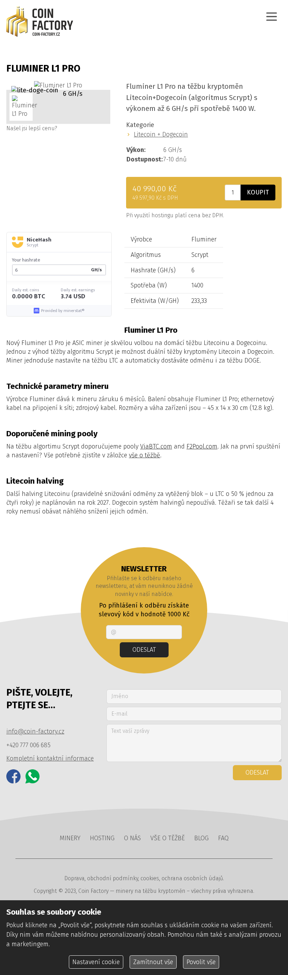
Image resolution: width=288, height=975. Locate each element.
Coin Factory (93, 891)
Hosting (102, 838)
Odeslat (144, 650)
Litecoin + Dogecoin (161, 134)
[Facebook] (13, 776)
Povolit (201, 962)
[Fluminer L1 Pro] (58, 85)
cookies (149, 878)
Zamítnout (153, 962)
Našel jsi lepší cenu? (31, 128)
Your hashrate (26, 260)
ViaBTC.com (156, 446)
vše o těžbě (144, 455)
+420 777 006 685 (28, 745)
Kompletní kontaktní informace (50, 758)
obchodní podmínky (112, 878)
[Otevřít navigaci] (271, 16)
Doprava (74, 878)
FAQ (223, 838)
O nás (132, 838)
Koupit (258, 192)
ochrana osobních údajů (192, 878)
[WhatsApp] (32, 776)
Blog (201, 838)
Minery (70, 838)
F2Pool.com (201, 446)
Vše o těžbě (167, 838)
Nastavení (96, 962)
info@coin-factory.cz (35, 731)
